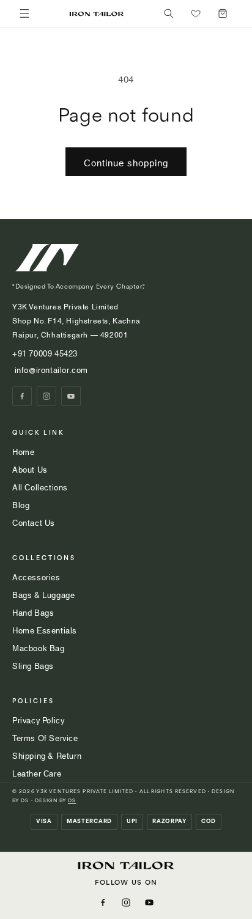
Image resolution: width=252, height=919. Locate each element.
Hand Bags (33, 612)
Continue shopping (126, 162)
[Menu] (24, 13)
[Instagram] (46, 396)
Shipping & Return (46, 755)
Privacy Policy (38, 719)
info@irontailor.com (50, 369)
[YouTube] (71, 396)
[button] (168, 13)
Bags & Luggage (43, 594)
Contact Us (33, 522)
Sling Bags (33, 665)
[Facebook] (22, 396)
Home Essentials (44, 629)
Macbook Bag (38, 647)
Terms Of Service (45, 737)
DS (72, 800)
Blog (20, 504)
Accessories (36, 576)
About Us (30, 468)
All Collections (40, 486)
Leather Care (36, 772)
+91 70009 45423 (46, 352)
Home (23, 451)
